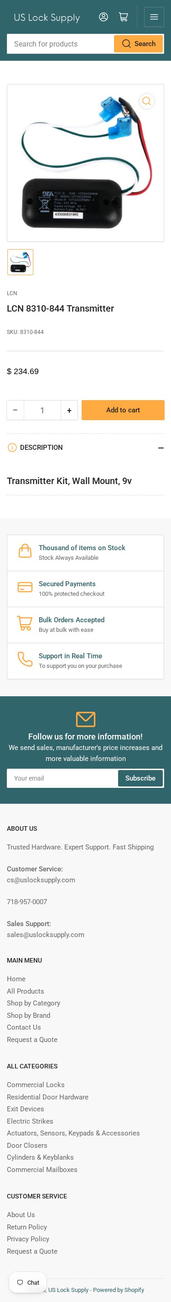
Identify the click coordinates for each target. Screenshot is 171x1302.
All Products (25, 991)
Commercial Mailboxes (42, 1170)
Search (145, 44)
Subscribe (140, 778)
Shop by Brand (28, 1015)
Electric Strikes (30, 1121)
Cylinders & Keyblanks (40, 1157)
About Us (21, 1215)
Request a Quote (32, 1040)
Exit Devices (25, 1109)
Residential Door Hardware (47, 1097)
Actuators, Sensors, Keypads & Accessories (73, 1133)
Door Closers (27, 1145)
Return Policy (27, 1227)
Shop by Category (33, 1003)
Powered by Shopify (118, 1289)
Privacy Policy (28, 1239)
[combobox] (85, 44)
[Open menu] (154, 17)
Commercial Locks (36, 1085)
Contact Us (24, 1027)
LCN (12, 293)
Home (16, 979)
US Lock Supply (68, 1289)
